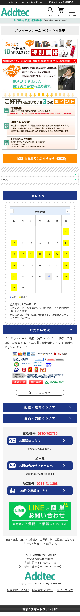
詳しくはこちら (40, 393)
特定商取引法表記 (18, 590)
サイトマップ (65, 590)
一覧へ (6, 179)
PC (56, 609)
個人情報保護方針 (42, 590)
